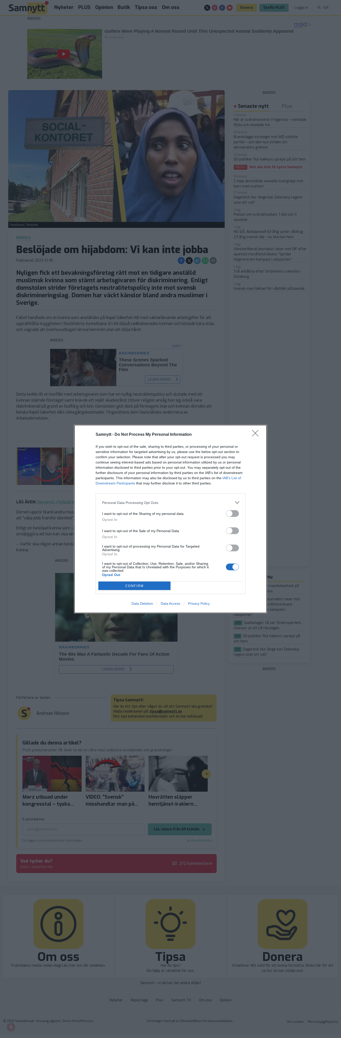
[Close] (257, 435)
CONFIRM (134, 586)
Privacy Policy (199, 603)
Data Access (170, 603)
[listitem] (170, 502)
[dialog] (170, 519)
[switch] (232, 513)
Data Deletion (142, 603)
